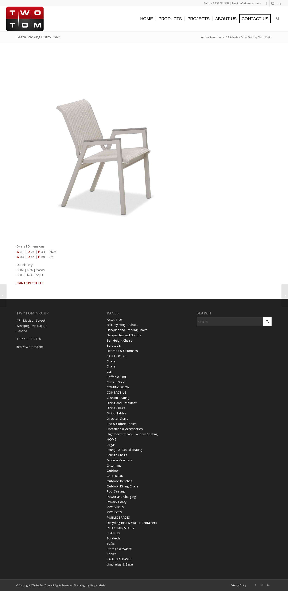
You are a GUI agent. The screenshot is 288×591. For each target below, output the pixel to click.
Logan (111, 444)
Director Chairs (117, 418)
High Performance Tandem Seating (132, 434)
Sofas (111, 543)
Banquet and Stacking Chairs (127, 330)
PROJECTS (114, 512)
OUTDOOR (115, 476)
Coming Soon (116, 382)
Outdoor (113, 470)
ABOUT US (114, 319)
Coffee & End (116, 377)
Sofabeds (113, 538)
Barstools (114, 345)
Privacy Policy (117, 502)
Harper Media (98, 585)
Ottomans (114, 465)
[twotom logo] (25, 18)
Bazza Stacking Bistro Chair (38, 37)
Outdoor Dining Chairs (123, 486)
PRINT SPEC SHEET (30, 283)
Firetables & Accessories (125, 429)
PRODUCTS (115, 507)
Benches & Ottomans (122, 351)
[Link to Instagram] (273, 3)
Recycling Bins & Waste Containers (132, 522)
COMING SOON (118, 387)
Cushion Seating (118, 397)
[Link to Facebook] (266, 3)
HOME (111, 439)
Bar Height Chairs (119, 340)
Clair (110, 371)
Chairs (111, 361)
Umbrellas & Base (120, 564)
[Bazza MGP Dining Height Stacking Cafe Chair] (3, 295)
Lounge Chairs (117, 455)
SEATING (113, 533)
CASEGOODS (116, 356)
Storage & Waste (119, 549)
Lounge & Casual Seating (124, 449)
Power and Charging (121, 496)
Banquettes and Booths (124, 335)
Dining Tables (116, 413)
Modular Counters (120, 460)
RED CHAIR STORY (121, 528)
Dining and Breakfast (122, 403)
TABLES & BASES (119, 559)
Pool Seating (116, 491)
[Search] (277, 18)
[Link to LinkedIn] (279, 3)
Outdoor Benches (119, 481)
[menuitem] (146, 18)
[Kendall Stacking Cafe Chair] (284, 295)
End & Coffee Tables (122, 424)
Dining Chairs (116, 408)
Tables (112, 554)
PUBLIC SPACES (118, 517)
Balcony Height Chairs (122, 324)
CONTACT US (116, 392)
